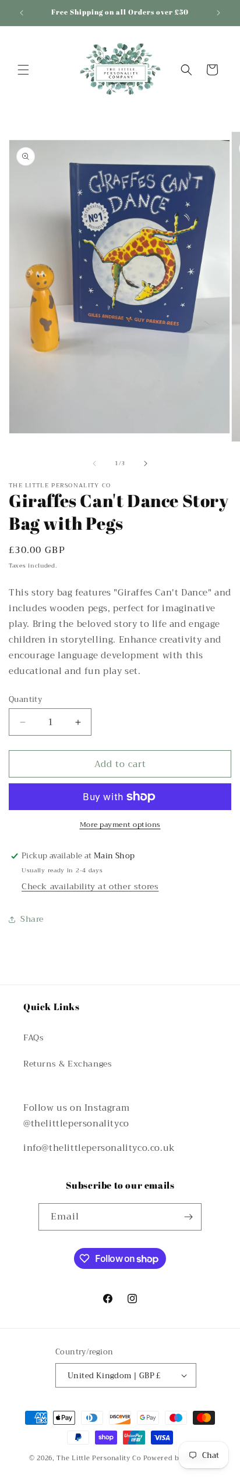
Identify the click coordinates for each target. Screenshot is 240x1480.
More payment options (120, 824)
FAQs (33, 1037)
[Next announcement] (218, 13)
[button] (23, 70)
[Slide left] (94, 463)
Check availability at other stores (90, 886)
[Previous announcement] (21, 13)
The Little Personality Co (99, 1458)
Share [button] (32, 919)
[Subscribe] (188, 1217)
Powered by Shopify (177, 1458)
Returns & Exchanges (67, 1064)
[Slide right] (145, 463)
